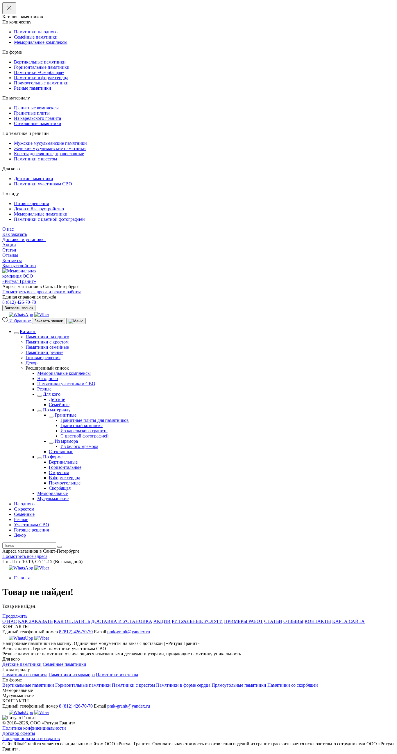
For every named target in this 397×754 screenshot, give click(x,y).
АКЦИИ (162, 621)
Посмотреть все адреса (24, 556)
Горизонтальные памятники (41, 67)
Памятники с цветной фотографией (49, 219)
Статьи (9, 249)
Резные (44, 388)
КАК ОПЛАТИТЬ (72, 621)
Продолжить (14, 616)
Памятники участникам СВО (43, 183)
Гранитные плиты (32, 113)
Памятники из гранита (24, 674)
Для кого (51, 394)
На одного (47, 378)
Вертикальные (63, 462)
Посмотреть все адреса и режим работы (41, 291)
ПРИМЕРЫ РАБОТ (243, 621)
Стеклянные (61, 451)
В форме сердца (64, 477)
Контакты (12, 260)
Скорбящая (60, 488)
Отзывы (10, 255)
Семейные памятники (36, 37)
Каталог (28, 331)
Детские (57, 399)
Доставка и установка (24, 239)
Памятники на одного (36, 31)
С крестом (24, 509)
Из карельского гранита (37, 118)
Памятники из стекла (117, 674)
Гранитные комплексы (36, 107)
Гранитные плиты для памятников (94, 420)
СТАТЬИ (273, 621)
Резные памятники (32, 88)
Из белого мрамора (79, 446)
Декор (31, 362)
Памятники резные (44, 352)
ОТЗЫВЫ (293, 621)
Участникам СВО (31, 524)
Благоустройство (19, 265)
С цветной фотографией (84, 435)
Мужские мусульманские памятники (50, 143)
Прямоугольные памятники (41, 82)
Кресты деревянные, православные (49, 153)
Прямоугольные (65, 482)
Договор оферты (18, 733)
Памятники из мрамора (72, 674)
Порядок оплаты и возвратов (31, 738)
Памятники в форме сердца (41, 77)
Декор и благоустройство (39, 208)
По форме (52, 456)
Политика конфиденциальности (34, 728)
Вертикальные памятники (40, 61)
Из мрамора (66, 441)
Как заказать (14, 234)
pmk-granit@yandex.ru (128, 631)
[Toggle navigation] (76, 321)
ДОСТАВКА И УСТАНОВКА (121, 621)
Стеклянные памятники (37, 123)
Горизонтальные (65, 467)
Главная (22, 577)
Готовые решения (31, 203)
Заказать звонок (19, 308)
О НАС (9, 621)
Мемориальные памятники (40, 213)
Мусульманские (53, 498)
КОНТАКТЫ (318, 621)
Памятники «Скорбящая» (39, 72)
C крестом (59, 472)
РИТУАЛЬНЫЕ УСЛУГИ (197, 621)
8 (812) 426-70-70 (19, 302)
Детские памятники (33, 178)
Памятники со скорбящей (292, 685)
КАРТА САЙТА (348, 621)
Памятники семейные (47, 347)
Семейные (59, 404)
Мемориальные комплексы (40, 42)
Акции (9, 244)
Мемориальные (52, 493)
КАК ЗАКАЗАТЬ (35, 621)
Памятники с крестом (35, 158)
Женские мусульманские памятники (50, 148)
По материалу (57, 409)
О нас (8, 229)
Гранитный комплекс (81, 425)
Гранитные (65, 415)
